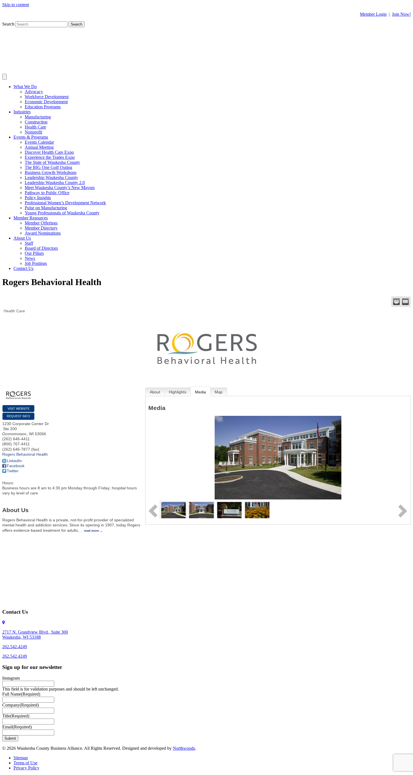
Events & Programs (30, 137)
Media (200, 392)
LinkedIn (14, 460)
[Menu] (4, 77)
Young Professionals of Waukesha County (62, 212)
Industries (22, 111)
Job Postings (36, 263)
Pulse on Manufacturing (46, 207)
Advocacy (34, 91)
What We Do (25, 86)
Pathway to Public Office (47, 192)
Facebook (15, 466)
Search (8, 24)
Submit (10, 738)
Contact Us (23, 268)
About (155, 392)
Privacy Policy (26, 767)
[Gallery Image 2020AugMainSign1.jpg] (229, 509)
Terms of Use (25, 762)
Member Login (373, 14)
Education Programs (43, 106)
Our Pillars (34, 253)
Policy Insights (38, 197)
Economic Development (46, 101)
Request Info (18, 416)
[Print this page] (396, 301)
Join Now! (401, 14)
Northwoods (184, 748)
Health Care (35, 127)
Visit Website (19, 408)
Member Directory (41, 228)
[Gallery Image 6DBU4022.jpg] (173, 509)
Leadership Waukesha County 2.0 (55, 182)
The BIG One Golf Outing (48, 167)
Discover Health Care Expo (49, 152)
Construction (36, 122)
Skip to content (15, 4)
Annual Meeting (39, 147)
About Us (22, 238)
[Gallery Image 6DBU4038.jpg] (201, 509)
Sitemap (20, 757)
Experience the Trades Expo (50, 157)
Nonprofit (33, 132)
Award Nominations (43, 233)
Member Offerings (41, 223)
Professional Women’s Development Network (65, 202)
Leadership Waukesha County (51, 177)
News (30, 258)
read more (91, 530)
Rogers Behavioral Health (25, 454)
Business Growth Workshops (50, 172)
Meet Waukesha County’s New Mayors (60, 187)
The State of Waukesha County (52, 162)
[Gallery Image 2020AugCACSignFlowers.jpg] (257, 509)
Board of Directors (41, 248)
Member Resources (30, 217)
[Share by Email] (405, 301)
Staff (29, 243)
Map (219, 392)
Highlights (177, 392)
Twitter (13, 471)
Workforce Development (47, 96)
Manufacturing (38, 116)
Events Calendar (39, 142)
